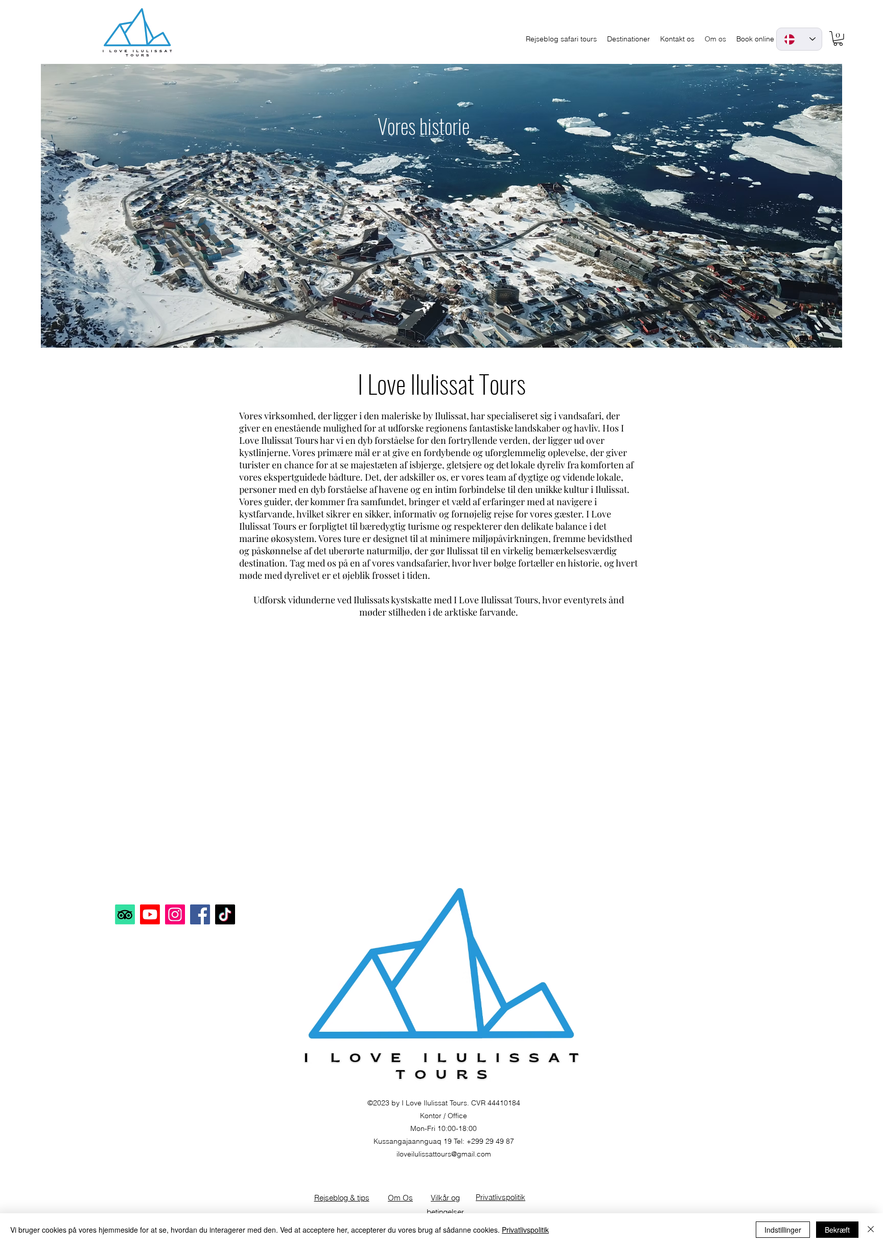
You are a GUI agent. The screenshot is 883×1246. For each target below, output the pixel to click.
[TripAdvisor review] (125, 914)
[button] (838, 38)
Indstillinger (782, 1230)
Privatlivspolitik (525, 1230)
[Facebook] (200, 914)
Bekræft (837, 1230)
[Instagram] (175, 914)
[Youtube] (150, 914)
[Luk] (871, 1229)
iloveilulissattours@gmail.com (444, 1154)
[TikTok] (225, 914)
